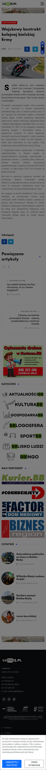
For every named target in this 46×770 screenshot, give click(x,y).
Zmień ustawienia (34, 764)
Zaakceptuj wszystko (12, 764)
